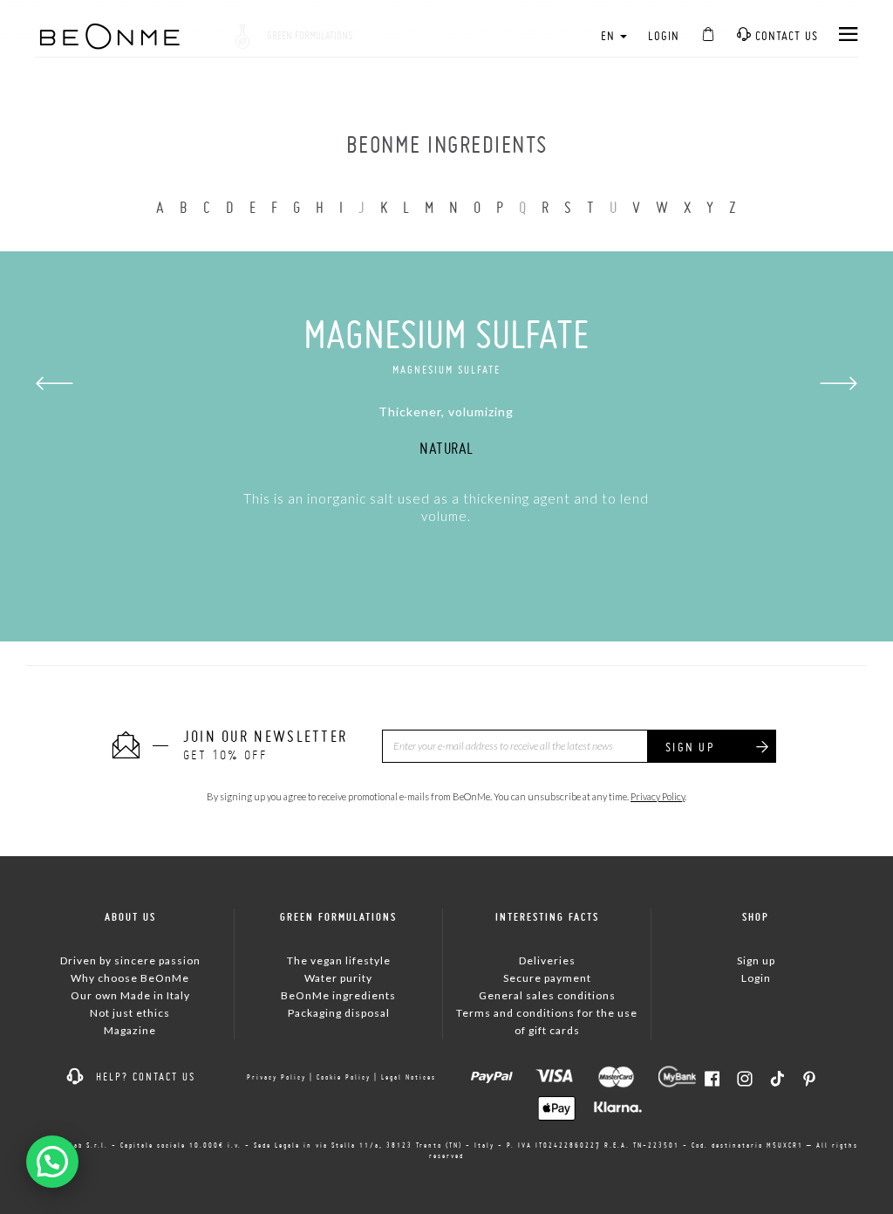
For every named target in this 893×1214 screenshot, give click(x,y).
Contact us (785, 36)
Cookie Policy (344, 1077)
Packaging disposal (339, 1012)
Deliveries (547, 960)
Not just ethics (130, 1012)
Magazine (130, 1030)
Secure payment (547, 977)
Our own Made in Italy (130, 995)
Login (663, 36)
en (609, 36)
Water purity (338, 977)
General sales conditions (547, 995)
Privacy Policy (658, 796)
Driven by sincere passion (130, 960)
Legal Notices (408, 1077)
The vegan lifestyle (339, 960)
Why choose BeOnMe (130, 977)
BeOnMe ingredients (338, 995)
